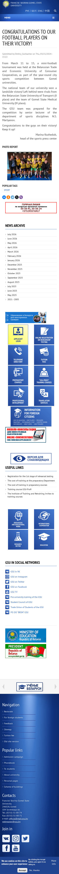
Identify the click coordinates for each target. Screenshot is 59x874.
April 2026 (12, 247)
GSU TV (14, 592)
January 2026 (14, 260)
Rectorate (8, 711)
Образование (44, 540)
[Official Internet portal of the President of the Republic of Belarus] (25, 651)
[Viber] (21, 197)
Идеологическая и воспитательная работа (18, 519)
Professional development (18, 396)
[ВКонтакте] (4, 197)
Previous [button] (3, 687)
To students (9, 768)
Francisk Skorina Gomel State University (26, 4)
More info (53, 862)
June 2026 (12, 238)
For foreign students (13, 717)
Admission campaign (13, 756)
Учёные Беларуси (29, 686)
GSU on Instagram (19, 576)
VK (6, 838)
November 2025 (15, 269)
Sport (7, 190)
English (40, 12)
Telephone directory (18, 355)
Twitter (25, 838)
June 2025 (12, 290)
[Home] (6, 4)
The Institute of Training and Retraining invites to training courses (31, 495)
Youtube (16, 848)
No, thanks (34, 870)
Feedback (8, 723)
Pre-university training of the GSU (26, 597)
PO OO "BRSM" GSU (19, 612)
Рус (27, 10)
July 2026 (12, 234)
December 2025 (15, 264)
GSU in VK (15, 571)
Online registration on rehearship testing (44, 334)
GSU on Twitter (17, 581)
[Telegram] (12, 197)
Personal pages (11, 780)
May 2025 (12, 295)
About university (12, 774)
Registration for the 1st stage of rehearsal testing (30, 476)
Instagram (16, 838)
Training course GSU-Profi (19, 489)
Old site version (11, 741)
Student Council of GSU (21, 602)
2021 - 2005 (13, 299)
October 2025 (14, 273)
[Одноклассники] (8, 197)
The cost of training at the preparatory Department (31, 480)
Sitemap (7, 729)
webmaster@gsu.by (11, 821)
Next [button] (56, 687)
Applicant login (18, 334)
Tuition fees (44, 355)
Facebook (6, 848)
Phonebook (9, 762)
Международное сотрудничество (44, 519)
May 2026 (12, 243)
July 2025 (12, 286)
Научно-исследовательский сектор (18, 540)
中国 (47, 10)
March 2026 (13, 251)
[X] (17, 197)
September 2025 (15, 277)
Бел (34, 10)
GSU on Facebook (19, 587)
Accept (22, 870)
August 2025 (14, 282)
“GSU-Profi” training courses (44, 375)
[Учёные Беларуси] (29, 686)
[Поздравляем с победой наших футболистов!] (29, 166)
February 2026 (14, 256)
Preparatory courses (18, 375)
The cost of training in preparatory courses (27, 485)
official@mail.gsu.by (18, 818)
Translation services (44, 396)
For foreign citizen (31, 416)
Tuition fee (9, 735)
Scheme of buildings (13, 786)
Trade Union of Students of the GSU (27, 607)
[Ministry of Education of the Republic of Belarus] (25, 635)
